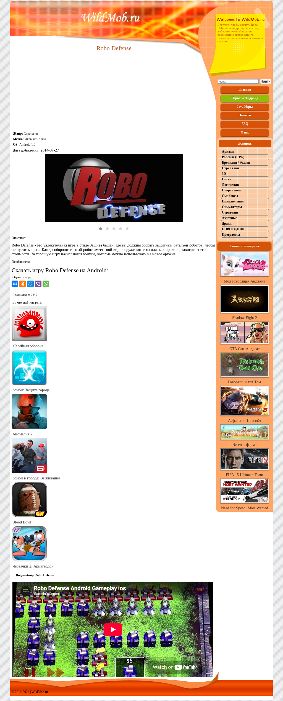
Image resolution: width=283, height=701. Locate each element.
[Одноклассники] (22, 284)
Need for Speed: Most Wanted (244, 508)
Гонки (226, 179)
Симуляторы (232, 207)
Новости (245, 115)
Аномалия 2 (22, 434)
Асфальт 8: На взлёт (244, 420)
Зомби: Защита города (30, 390)
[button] (100, 229)
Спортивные (231, 190)
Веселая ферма (244, 445)
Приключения (233, 201)
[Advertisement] (114, 92)
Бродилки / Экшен (236, 163)
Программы (231, 235)
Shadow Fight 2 (244, 318)
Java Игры (245, 107)
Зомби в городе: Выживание (36, 478)
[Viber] (38, 284)
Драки (227, 223)
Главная (245, 89)
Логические (230, 185)
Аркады (228, 151)
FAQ (245, 124)
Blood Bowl (21, 522)
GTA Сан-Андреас (244, 349)
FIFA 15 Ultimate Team (244, 475)
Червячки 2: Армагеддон (33, 566)
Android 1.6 (27, 145)
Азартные (229, 218)
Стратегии (31, 133)
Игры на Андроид (244, 98)
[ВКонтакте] (15, 284)
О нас (245, 132)
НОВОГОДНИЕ (233, 229)
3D (224, 174)
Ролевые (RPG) (233, 157)
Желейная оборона (27, 346)
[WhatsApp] (46, 284)
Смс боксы (230, 196)
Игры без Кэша (35, 139)
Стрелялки (230, 168)
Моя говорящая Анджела (244, 281)
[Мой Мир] (30, 284)
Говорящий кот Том (244, 382)
